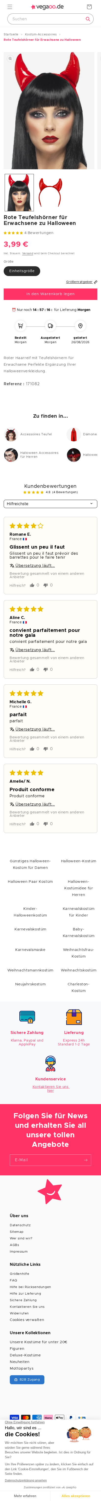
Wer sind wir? (21, 1238)
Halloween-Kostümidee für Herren (78, 888)
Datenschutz (20, 1225)
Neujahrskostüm (30, 984)
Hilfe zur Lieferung (25, 1293)
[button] (9, 6)
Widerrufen (19, 1313)
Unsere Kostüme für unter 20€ (38, 1342)
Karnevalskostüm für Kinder (79, 912)
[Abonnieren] (85, 1160)
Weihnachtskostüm (79, 970)
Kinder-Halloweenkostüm (30, 912)
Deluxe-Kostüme (25, 1355)
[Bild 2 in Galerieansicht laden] (50, 192)
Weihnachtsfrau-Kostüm (78, 953)
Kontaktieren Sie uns (27, 1307)
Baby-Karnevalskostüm (79, 932)
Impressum (19, 1251)
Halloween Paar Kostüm (30, 882)
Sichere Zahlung (23, 1300)
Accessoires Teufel (36, 434)
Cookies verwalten (27, 1320)
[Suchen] (88, 19)
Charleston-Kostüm (79, 987)
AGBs (14, 1245)
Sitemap (16, 1232)
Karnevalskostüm (30, 929)
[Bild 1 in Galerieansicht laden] (19, 192)
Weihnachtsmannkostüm (30, 970)
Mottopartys (22, 1368)
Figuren (17, 1349)
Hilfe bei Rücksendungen (30, 1287)
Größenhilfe (19, 1274)
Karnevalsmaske (30, 950)
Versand (27, 253)
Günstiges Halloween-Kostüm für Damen (30, 864)
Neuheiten (19, 1362)
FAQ (13, 1280)
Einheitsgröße (22, 271)
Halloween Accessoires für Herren (39, 454)
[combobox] (50, 19)
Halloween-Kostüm (79, 861)
